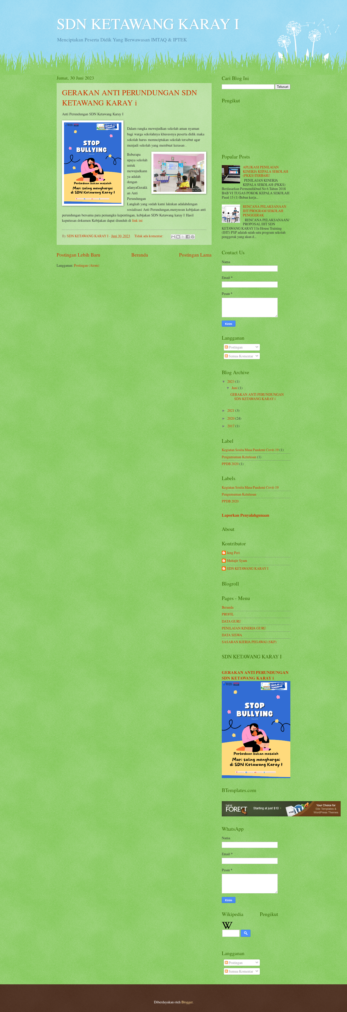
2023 (231, 381)
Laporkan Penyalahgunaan (245, 515)
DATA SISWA (232, 634)
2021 (231, 410)
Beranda (139, 254)
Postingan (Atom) (86, 265)
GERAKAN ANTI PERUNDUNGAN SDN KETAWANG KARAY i (129, 97)
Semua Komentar (240, 356)
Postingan (235, 347)
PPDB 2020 (230, 463)
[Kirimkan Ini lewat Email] (173, 236)
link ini (137, 220)
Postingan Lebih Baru (78, 254)
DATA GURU (231, 621)
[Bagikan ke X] (182, 236)
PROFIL (228, 614)
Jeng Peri (233, 553)
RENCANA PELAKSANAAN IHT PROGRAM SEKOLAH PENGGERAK (264, 210)
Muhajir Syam (237, 561)
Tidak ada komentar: (149, 235)
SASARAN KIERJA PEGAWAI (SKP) (249, 641)
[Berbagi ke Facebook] (187, 236)
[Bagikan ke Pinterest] (192, 236)
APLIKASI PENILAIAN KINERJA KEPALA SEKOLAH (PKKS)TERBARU (265, 171)
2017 (231, 425)
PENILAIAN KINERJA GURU (244, 628)
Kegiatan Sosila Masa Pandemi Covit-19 (250, 449)
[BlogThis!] (178, 236)
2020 (231, 418)
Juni (235, 387)
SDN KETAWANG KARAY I (148, 23)
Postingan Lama (195, 254)
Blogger (187, 1002)
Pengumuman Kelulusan (239, 456)
